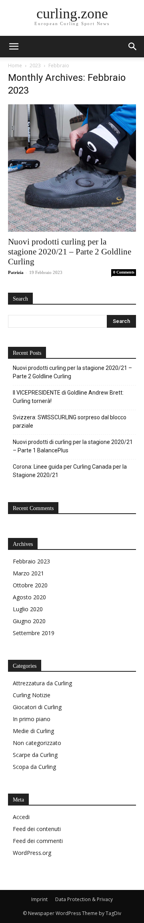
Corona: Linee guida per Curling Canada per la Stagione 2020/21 (70, 470)
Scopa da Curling (34, 766)
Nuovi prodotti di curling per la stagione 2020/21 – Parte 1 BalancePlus (73, 446)
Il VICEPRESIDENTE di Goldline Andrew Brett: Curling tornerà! (68, 396)
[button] (133, 46)
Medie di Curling (33, 731)
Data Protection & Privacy (84, 899)
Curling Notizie (31, 695)
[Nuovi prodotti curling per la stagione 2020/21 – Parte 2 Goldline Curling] (72, 168)
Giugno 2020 (29, 621)
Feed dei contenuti (37, 829)
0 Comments (123, 272)
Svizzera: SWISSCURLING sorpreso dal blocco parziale (69, 421)
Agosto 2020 (29, 597)
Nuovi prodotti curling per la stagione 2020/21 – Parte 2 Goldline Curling (69, 251)
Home (15, 65)
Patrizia (16, 272)
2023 (35, 65)
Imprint (39, 899)
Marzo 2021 (28, 573)
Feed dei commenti (38, 841)
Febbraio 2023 (31, 561)
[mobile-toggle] (13, 46)
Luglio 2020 (28, 609)
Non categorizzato (37, 743)
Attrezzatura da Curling (42, 683)
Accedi (21, 817)
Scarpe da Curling (35, 755)
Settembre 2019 (33, 633)
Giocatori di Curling (37, 707)
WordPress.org (32, 853)
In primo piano (31, 719)
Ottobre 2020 (30, 585)
